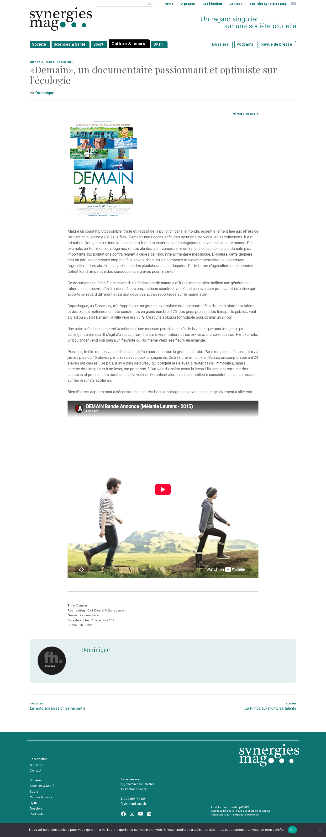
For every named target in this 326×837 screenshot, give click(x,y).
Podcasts (37, 814)
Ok (292, 830)
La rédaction (212, 3)
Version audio (247, 114)
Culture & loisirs (42, 62)
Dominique (44, 93)
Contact (236, 3)
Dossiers (36, 808)
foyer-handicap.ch (133, 803)
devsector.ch (252, 814)
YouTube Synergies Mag (268, 3)
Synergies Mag (61, 19)
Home (169, 3)
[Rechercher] (149, 3)
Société (35, 780)
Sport (34, 791)
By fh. (33, 803)
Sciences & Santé (42, 786)
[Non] (320, 829)
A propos (188, 3)
